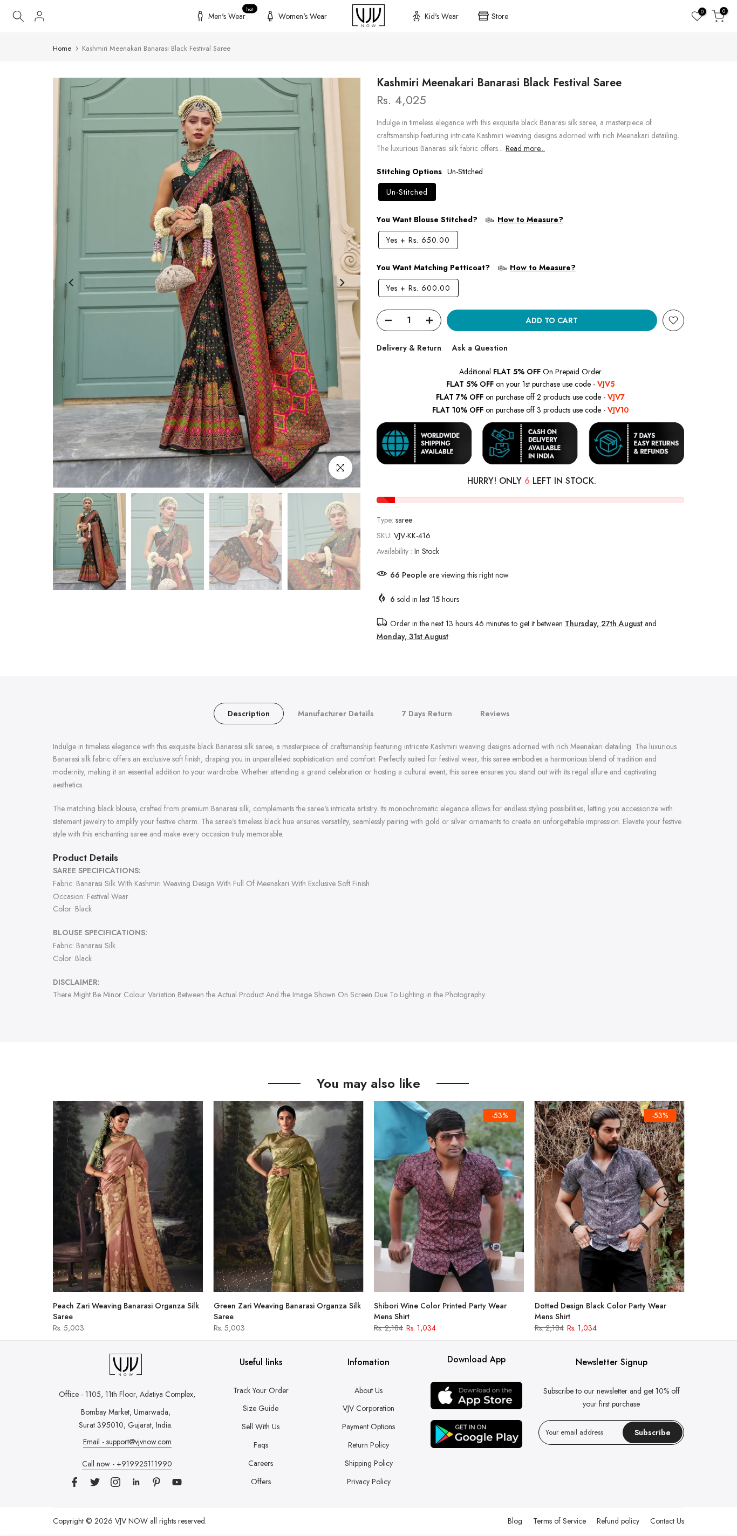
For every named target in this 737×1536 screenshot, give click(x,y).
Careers (260, 1463)
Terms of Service (559, 1521)
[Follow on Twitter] (95, 1482)
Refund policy (618, 1521)
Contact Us (667, 1521)
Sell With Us (260, 1426)
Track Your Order (261, 1390)
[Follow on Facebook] (74, 1482)
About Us (368, 1390)
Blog (515, 1521)
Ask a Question (480, 347)
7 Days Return (427, 713)
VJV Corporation (368, 1408)
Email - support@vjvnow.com (127, 1441)
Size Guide (260, 1408)
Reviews (495, 713)
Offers (261, 1481)
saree (403, 520)
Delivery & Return (409, 347)
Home (62, 48)
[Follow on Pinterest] (156, 1482)
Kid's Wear (442, 16)
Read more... (525, 148)
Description (249, 713)
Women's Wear (302, 16)
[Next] (341, 282)
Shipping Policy (369, 1463)
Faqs (261, 1444)
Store (500, 16)
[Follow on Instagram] (115, 1482)
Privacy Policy (369, 1481)
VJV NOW (131, 1521)
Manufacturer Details (336, 713)
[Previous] (72, 282)
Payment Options (368, 1426)
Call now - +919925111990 (127, 1463)
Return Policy (368, 1444)
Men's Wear (231, 15)
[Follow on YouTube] (177, 1482)
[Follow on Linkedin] (136, 1482)
